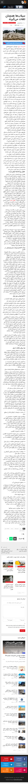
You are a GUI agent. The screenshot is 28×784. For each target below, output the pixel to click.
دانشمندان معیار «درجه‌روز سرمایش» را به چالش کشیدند (11, 706)
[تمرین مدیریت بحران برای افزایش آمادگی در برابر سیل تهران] (8, 579)
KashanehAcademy (18, 780)
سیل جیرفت (16, 528)
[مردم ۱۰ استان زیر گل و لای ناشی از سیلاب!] (20, 579)
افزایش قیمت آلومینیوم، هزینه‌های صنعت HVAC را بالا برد (10, 721)
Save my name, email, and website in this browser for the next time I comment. (15, 626)
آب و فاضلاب (5, 22)
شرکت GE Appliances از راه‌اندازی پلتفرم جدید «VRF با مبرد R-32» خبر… (10, 699)
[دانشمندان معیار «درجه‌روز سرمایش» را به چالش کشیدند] (22, 708)
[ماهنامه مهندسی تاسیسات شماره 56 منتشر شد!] (14, 647)
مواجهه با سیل (22, 530)
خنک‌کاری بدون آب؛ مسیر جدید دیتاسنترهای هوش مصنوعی (11, 714)
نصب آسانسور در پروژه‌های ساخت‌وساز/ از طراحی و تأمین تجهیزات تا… (11, 691)
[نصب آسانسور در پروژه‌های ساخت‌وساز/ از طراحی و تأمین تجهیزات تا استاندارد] (22, 691)
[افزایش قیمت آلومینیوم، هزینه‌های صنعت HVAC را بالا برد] (22, 722)
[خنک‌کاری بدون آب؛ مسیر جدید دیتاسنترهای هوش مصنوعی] (22, 715)
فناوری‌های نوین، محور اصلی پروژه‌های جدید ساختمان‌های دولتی (10, 744)
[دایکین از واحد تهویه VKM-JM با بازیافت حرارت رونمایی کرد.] (22, 738)
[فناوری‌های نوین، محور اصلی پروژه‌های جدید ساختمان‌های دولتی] (22, 745)
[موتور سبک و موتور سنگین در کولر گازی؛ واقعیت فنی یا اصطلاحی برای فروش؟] (22, 730)
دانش (24, 653)
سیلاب (12, 528)
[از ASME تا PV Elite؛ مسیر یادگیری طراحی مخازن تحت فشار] (22, 668)
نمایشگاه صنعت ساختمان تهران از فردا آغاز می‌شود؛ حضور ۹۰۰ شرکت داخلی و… (10, 675)
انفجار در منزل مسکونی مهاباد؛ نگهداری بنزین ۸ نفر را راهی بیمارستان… (11, 683)
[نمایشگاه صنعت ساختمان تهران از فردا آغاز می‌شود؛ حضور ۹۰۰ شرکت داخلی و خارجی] (22, 675)
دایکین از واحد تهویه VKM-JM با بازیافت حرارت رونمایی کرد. (11, 737)
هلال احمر (12, 200)
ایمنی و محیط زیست (12, 22)
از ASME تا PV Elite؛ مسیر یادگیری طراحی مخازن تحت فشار (10, 667)
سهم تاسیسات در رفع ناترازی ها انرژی (21, 550)
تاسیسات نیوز (21, 47)
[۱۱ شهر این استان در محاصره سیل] (8, 563)
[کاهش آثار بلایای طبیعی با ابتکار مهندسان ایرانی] (20, 563)
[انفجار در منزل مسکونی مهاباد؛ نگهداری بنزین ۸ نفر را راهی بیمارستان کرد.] (22, 683)
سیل (21, 528)
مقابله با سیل (7, 528)
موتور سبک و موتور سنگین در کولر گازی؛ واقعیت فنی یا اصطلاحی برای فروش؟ (10, 730)
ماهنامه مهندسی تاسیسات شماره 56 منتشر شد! (15, 656)
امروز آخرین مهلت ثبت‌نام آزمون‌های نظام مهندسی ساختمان (6, 551)
